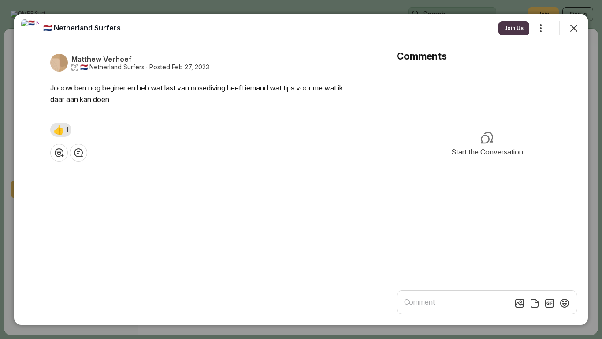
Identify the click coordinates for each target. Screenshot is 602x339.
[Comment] (78, 153)
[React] (59, 152)
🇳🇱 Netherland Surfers (112, 67)
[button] (60, 130)
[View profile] (30, 28)
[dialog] (301, 169)
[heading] (82, 28)
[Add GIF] (550, 303)
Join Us (514, 28)
